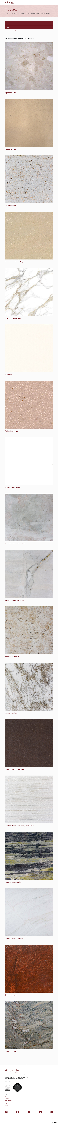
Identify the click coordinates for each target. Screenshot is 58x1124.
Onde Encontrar (8, 1100)
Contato (6, 1105)
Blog (6, 1103)
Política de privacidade (49, 1118)
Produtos (7, 1098)
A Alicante (7, 1102)
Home (6, 1096)
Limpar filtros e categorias (11, 30)
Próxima (35, 1064)
